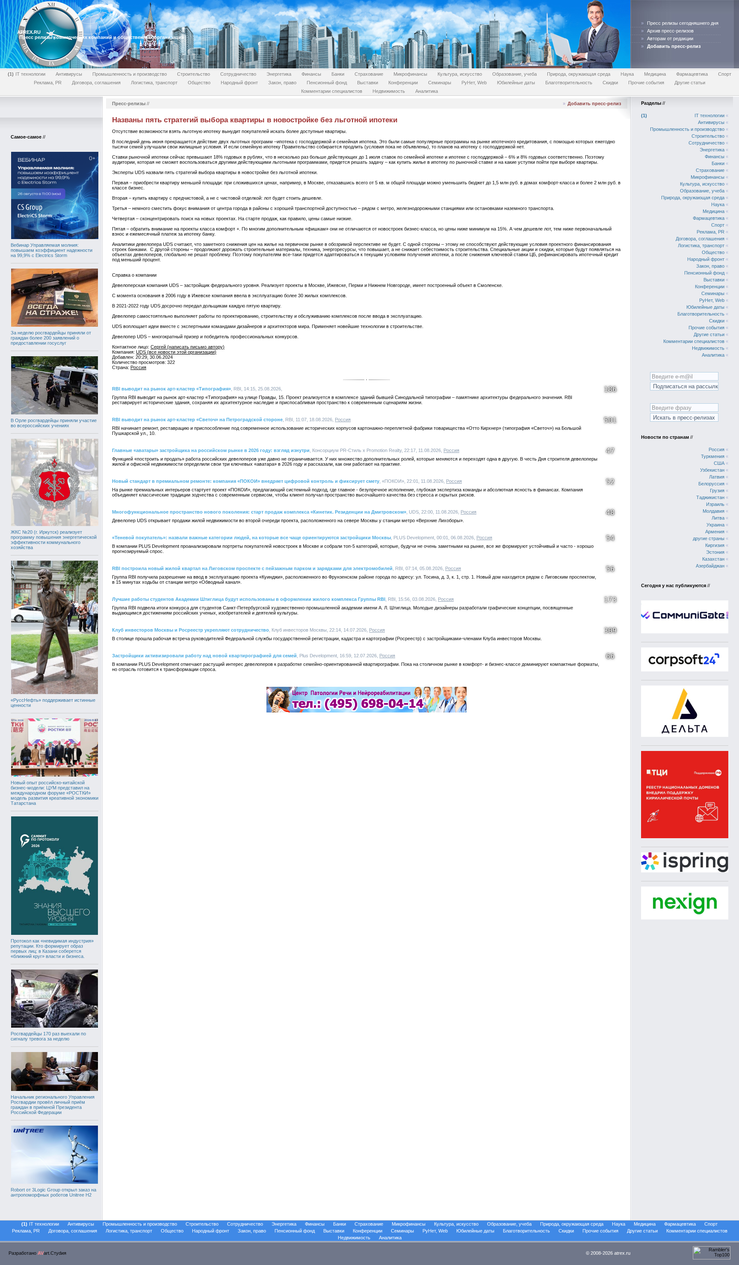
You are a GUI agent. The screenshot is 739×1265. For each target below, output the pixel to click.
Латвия (716, 476)
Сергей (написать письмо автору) (188, 346)
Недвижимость (388, 91)
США (719, 463)
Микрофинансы (410, 74)
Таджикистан (710, 497)
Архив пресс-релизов (670, 30)
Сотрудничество (238, 74)
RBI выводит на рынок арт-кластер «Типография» (171, 388)
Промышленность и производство (129, 74)
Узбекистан (712, 470)
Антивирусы (69, 74)
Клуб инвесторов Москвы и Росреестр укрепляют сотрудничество (190, 629)
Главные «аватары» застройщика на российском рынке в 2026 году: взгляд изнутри (211, 450)
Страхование (369, 74)
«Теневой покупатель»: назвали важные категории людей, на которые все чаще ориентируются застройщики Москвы (251, 537)
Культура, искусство (459, 74)
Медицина (655, 74)
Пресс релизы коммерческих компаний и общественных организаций (101, 37)
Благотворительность (568, 82)
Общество (199, 82)
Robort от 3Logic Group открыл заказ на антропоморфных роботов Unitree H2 (53, 1192)
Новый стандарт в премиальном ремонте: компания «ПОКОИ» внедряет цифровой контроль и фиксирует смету (245, 481)
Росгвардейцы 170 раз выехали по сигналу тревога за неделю (48, 1036)
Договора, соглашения (96, 82)
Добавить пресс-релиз (594, 103)
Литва (718, 517)
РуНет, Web (474, 82)
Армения (714, 531)
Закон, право (282, 82)
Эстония (715, 552)
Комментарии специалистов (331, 91)
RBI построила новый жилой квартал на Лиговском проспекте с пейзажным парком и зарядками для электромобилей (252, 568)
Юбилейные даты (516, 82)
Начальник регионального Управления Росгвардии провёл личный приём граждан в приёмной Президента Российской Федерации (53, 1104)
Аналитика (426, 91)
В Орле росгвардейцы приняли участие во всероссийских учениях (54, 423)
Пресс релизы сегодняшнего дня (682, 23)
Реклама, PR (48, 82)
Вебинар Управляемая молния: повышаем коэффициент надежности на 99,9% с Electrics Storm (51, 250)
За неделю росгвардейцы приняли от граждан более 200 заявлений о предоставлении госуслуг (51, 338)
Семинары (439, 82)
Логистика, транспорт (154, 82)
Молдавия (713, 511)
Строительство (193, 74)
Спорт (724, 74)
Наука (627, 74)
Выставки (367, 82)
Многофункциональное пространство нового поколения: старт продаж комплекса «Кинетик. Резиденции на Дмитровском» (259, 511)
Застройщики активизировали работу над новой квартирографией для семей (204, 655)
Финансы (311, 74)
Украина (715, 524)
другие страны (708, 538)
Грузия (717, 490)
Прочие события (646, 82)
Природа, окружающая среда (578, 74)
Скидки (610, 82)
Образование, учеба (514, 74)
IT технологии (27, 74)
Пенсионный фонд (327, 82)
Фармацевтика (692, 74)
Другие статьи (689, 82)
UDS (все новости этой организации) (176, 352)
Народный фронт (239, 82)
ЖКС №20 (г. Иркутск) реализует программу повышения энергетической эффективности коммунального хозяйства (54, 539)
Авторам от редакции (670, 38)
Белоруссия (711, 483)
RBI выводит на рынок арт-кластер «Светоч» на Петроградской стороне (197, 419)
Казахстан (713, 559)
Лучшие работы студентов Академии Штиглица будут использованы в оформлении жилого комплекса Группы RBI (248, 599)
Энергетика (278, 74)
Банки (337, 74)
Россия (138, 367)
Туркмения (712, 456)
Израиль (715, 504)
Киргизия (714, 545)
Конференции (403, 82)
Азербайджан (710, 565)
